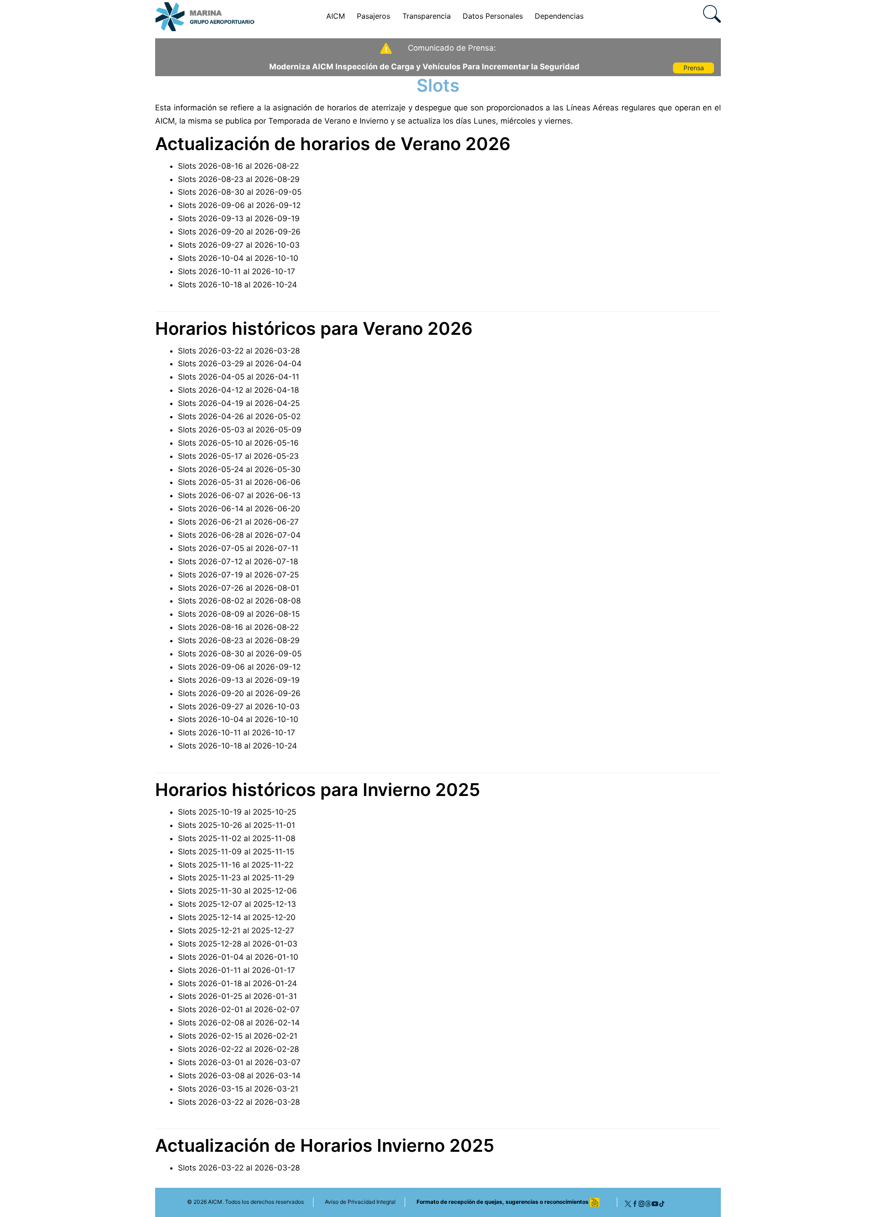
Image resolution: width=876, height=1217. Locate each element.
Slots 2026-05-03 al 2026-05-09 (240, 429)
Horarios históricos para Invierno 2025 (317, 789)
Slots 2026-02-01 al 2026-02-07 (239, 1009)
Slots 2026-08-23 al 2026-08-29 (239, 179)
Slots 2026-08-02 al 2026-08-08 (239, 600)
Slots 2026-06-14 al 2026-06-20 (239, 508)
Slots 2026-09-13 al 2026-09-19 (239, 218)
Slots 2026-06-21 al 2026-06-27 (238, 521)
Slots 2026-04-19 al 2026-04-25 (239, 403)
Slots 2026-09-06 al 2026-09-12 (239, 205)
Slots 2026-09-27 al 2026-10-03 (239, 245)
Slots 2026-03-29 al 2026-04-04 (240, 363)
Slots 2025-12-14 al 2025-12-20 (237, 917)
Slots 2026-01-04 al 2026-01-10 (238, 957)
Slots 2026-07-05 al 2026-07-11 (238, 548)
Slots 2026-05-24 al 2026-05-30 (239, 469)
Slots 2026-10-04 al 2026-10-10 (238, 258)
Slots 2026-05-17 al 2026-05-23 (238, 456)
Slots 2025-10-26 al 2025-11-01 (236, 825)
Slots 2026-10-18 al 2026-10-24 (237, 284)
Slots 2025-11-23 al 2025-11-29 (236, 877)
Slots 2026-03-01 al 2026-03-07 (239, 1062)
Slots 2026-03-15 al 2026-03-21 (238, 1088)
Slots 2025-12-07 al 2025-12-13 (237, 904)
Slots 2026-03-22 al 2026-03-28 (239, 350)
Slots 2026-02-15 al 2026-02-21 (237, 1035)
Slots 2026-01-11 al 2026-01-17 (236, 970)
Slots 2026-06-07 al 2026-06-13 (239, 495)
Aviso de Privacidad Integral (360, 1201)
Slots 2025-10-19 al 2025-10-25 (237, 812)
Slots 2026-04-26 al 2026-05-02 (239, 416)
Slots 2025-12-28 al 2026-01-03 (237, 943)
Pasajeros (373, 16)
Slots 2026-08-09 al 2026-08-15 (239, 614)
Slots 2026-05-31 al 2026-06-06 (239, 482)
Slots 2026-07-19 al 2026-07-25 (238, 574)
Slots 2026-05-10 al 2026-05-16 (238, 442)
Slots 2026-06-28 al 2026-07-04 (239, 535)
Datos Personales (493, 16)
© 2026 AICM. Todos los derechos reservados (245, 1201)
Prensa (693, 68)
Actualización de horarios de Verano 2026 (333, 143)
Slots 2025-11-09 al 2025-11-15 (236, 851)
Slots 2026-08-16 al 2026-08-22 (238, 166)
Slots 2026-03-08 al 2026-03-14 (239, 1075)
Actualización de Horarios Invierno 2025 (324, 1145)
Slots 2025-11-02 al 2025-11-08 (236, 838)
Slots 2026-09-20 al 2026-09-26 (239, 231)
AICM (335, 16)
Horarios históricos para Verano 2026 (314, 328)
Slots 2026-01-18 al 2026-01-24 (237, 983)
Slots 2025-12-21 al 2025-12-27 (236, 930)
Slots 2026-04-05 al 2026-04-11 (238, 376)
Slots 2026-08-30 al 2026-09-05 (240, 192)
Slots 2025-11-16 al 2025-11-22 (235, 864)
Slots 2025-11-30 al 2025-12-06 (237, 890)
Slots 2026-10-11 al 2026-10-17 (236, 271)
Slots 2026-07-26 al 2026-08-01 (238, 588)
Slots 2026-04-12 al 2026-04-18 (238, 390)
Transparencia (426, 16)
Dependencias (559, 16)
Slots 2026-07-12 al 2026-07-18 (238, 561)
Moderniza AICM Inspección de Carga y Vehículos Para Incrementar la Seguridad (424, 66)
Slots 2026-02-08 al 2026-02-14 (239, 1022)
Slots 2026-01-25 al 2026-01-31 (237, 996)
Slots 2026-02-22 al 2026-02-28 (238, 1049)
